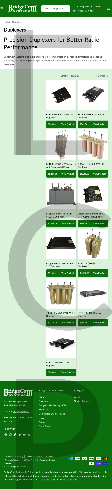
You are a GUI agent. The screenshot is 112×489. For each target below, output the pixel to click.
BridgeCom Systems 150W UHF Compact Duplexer (91, 215)
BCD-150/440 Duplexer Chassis (90, 314)
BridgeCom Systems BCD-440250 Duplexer (59, 215)
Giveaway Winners (12, 460)
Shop (41, 397)
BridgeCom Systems (19, 467)
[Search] (67, 8)
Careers (49, 456)
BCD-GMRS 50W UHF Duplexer (58, 364)
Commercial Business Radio (52, 413)
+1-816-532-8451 (47, 479)
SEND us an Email (69, 479)
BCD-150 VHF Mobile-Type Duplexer (60, 116)
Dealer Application (47, 460)
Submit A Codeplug (35, 456)
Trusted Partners (82, 401)
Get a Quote (45, 426)
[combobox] (55, 8)
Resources (44, 409)
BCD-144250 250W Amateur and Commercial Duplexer (61, 165)
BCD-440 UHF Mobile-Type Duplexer (92, 116)
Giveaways (44, 401)
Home (7, 21)
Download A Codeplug (14, 456)
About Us (78, 397)
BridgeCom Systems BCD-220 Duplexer (59, 265)
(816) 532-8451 (85, 10)
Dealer (42, 418)
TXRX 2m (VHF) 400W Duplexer (89, 265)
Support (42, 422)
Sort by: (64, 76)
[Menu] (3, 8)
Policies (8, 464)
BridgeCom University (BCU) (52, 405)
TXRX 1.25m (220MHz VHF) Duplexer (60, 314)
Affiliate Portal (30, 460)
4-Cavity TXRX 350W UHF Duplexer (91, 165)
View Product (67, 124)
